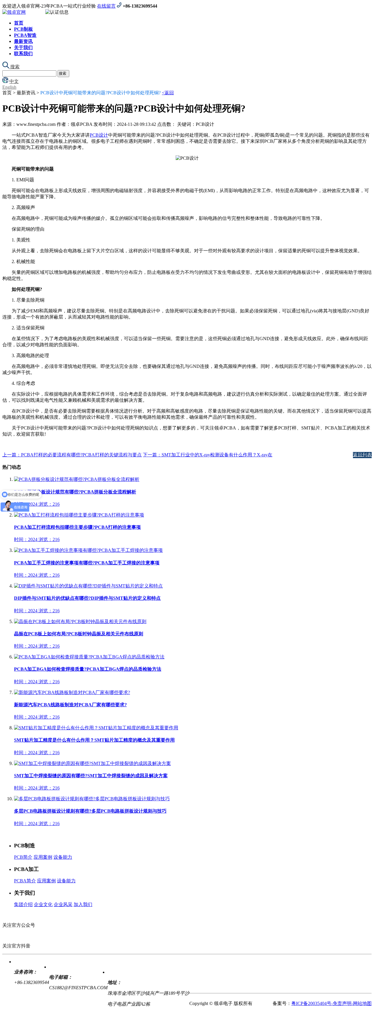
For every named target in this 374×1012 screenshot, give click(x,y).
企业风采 (63, 904)
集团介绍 (23, 904)
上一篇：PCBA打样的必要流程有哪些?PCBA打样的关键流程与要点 (72, 454)
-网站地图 (362, 1003)
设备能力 (62, 857)
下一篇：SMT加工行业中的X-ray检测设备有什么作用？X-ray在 (207, 454)
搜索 (14, 66)
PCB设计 (99, 135)
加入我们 (83, 904)
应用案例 (43, 857)
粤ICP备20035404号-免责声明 (321, 1003)
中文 (14, 81)
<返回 (168, 92)
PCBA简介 (25, 880)
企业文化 (43, 904)
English (9, 87)
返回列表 (362, 454)
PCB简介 (23, 857)
